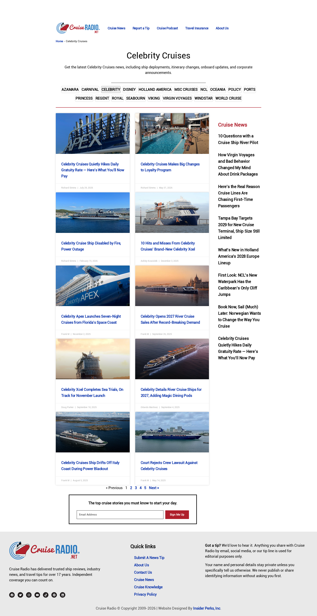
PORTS (249, 89)
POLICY (234, 89)
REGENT (102, 98)
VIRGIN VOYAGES (177, 98)
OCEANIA (217, 89)
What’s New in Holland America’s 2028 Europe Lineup (238, 256)
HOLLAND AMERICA (155, 89)
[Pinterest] (54, 595)
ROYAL (117, 98)
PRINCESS (84, 98)
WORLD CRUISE (228, 98)
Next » (154, 488)
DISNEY (129, 89)
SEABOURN (135, 98)
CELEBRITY (111, 89)
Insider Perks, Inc (206, 608)
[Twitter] (20, 595)
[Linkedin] (62, 595)
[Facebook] (12, 595)
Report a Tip (141, 28)
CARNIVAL (90, 89)
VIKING (154, 98)
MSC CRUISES (186, 89)
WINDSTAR (204, 98)
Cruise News (116, 28)
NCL (204, 89)
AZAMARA (70, 89)
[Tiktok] (45, 595)
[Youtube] (37, 595)
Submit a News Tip (149, 557)
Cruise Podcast (167, 28)
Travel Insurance (196, 28)
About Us (222, 28)
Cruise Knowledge (148, 587)
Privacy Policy (145, 594)
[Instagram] (29, 595)
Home (59, 41)
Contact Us (143, 572)
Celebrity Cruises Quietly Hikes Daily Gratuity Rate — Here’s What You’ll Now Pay (92, 170)
